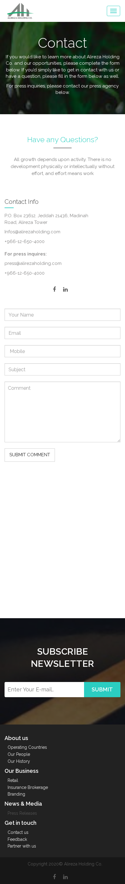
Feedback (17, 839)
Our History (19, 761)
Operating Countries (27, 747)
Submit (102, 689)
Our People (19, 754)
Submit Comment (29, 454)
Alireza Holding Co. (83, 864)
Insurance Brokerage (28, 787)
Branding (16, 794)
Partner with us (22, 846)
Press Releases (22, 813)
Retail (13, 780)
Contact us (18, 832)
